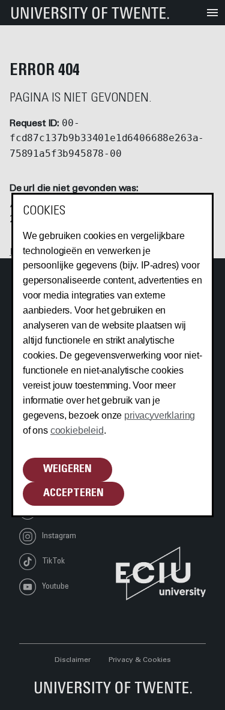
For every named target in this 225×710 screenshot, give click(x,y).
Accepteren (73, 493)
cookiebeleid (77, 430)
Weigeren (67, 469)
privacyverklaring (159, 415)
